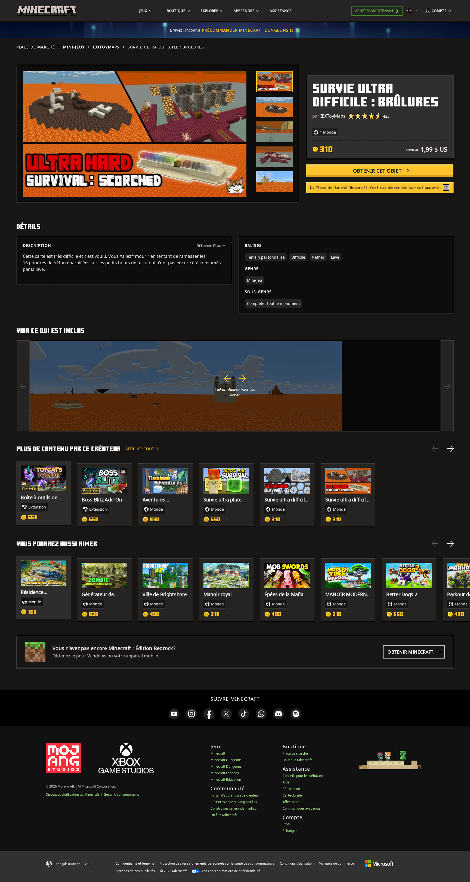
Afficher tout (139, 448)
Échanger (290, 830)
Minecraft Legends (225, 773)
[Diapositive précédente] (435, 448)
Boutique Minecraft (297, 760)
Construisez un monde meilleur (234, 808)
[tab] (274, 81)
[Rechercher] (414, 11)
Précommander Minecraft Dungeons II (247, 30)
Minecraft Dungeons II (228, 760)
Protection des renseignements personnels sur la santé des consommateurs (217, 863)
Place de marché (35, 47)
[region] (235, 386)
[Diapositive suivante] (450, 448)
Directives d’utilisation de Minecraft (72, 794)
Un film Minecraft (224, 815)
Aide (286, 782)
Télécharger (292, 802)
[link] (174, 713)
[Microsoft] (379, 863)
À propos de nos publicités (135, 871)
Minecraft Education (226, 779)
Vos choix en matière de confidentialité (230, 871)
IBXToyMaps (106, 47)
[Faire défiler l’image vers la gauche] (23, 386)
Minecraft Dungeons (226, 766)
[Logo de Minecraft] (46, 11)
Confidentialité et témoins (135, 863)
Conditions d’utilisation (297, 863)
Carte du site (292, 795)
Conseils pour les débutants (303, 775)
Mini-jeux (74, 47)
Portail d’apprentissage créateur (235, 795)
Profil (286, 824)
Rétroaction (291, 788)
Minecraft (218, 753)
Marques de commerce (336, 863)
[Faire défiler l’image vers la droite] (447, 386)
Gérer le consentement (121, 794)
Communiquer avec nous (301, 808)
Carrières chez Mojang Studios (234, 802)
